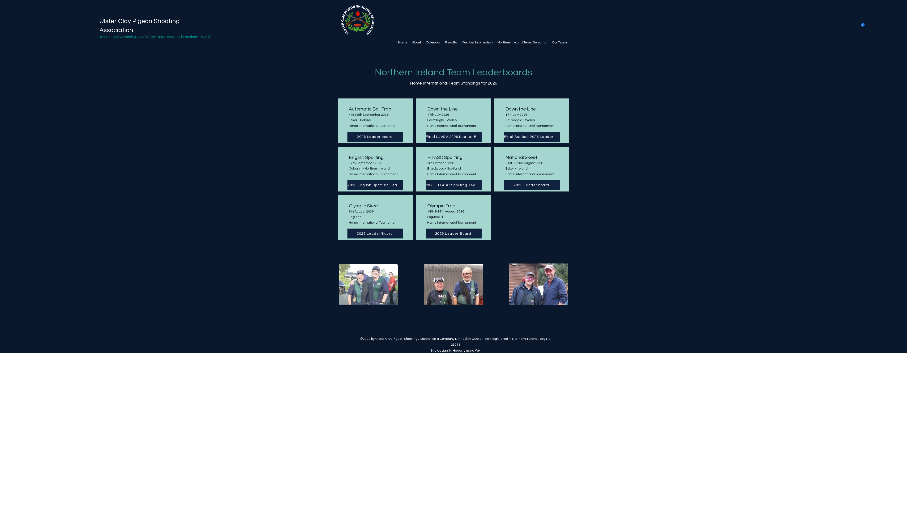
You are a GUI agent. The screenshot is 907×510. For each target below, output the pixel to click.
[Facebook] (862, 24)
